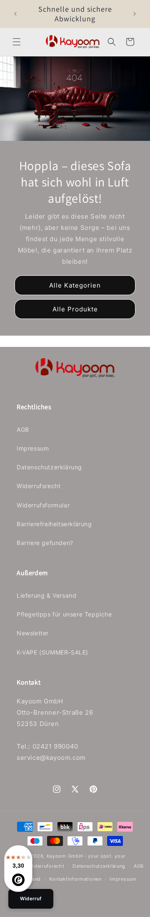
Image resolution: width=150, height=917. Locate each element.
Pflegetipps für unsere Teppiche (64, 614)
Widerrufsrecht (38, 485)
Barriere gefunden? (45, 542)
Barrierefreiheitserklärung (54, 523)
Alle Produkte (75, 309)
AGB (23, 429)
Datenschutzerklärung (49, 467)
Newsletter (33, 633)
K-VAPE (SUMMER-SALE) (52, 652)
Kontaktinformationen (75, 879)
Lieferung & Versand (46, 595)
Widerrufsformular (43, 505)
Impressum (33, 448)
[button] (17, 42)
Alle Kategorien (75, 285)
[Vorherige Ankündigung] (15, 14)
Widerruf (31, 899)
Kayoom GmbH (65, 856)
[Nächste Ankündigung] (134, 14)
